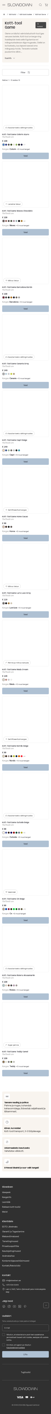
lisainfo (8, 58)
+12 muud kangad (23, 149)
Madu (12, 684)
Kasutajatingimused (11, 1251)
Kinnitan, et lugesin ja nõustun (19, 1346)
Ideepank (6, 1192)
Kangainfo (6, 1197)
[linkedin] (19, 1307)
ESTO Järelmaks (10, 1226)
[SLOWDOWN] (3, 14)
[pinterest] (25, 1307)
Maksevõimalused (10, 1236)
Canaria (13, 378)
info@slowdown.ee (13, 1280)
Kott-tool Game (40, 14)
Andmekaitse (8, 1256)
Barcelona (14, 302)
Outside (13, 837)
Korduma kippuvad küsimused (15, 1260)
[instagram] (9, 1307)
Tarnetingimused (10, 1241)
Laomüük (6, 1202)
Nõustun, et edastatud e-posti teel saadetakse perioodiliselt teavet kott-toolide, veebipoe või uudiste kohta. (27, 1337)
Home (12, 531)
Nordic (13, 760)
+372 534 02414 (12, 1285)
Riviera (12, 990)
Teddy (12, 1066)
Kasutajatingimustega (16, 1347)
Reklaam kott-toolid (11, 1207)
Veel (26, 156)
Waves (12, 225)
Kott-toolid (12, 14)
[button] (46, 1305)
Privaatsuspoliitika (10, 1246)
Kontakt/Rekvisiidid (11, 1265)
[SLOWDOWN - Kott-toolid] (20, 5)
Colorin (13, 149)
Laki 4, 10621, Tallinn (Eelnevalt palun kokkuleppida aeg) (26, 1290)
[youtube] (14, 1307)
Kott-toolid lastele (26, 14)
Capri (12, 455)
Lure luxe (13, 608)
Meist (5, 1211)
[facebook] (3, 1307)
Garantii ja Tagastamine (13, 1231)
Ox (11, 913)
